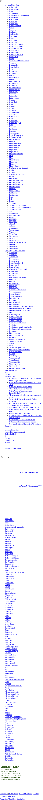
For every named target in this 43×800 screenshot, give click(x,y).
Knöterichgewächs (16, 135)
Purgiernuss (13, 195)
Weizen (12, 238)
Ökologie (12, 325)
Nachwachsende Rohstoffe (19, 168)
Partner (7, 374)
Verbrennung (14, 230)
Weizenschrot (14, 240)
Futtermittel (13, 96)
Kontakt (7, 426)
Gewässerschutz (15, 292)
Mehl (11, 158)
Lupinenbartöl (14, 152)
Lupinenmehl (14, 147)
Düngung (12, 73)
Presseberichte (10, 376)
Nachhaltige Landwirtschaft (15, 251)
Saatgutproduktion (15, 341)
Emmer (11, 79)
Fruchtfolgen (13, 288)
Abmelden (12, 799)
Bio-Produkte (14, 50)
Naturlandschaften (15, 321)
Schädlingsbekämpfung (17, 205)
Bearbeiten (21, 799)
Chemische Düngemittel (18, 269)
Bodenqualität (14, 265)
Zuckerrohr (13, 246)
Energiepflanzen (15, 81)
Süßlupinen (13, 222)
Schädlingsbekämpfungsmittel (20, 207)
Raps (11, 197)
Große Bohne (14, 112)
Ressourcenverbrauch (17, 339)
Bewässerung (14, 259)
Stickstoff (12, 218)
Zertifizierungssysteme (17, 368)
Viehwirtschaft (14, 358)
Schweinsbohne (15, 209)
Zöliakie (12, 244)
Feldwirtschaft (14, 284)
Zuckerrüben (13, 249)
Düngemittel (13, 71)
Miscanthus (13, 162)
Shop (6, 372)
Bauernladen (13, 24)
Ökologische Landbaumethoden (20, 327)
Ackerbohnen (14, 9)
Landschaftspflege (15, 139)
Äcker (11, 11)
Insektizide (13, 129)
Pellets (11, 176)
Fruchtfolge (13, 92)
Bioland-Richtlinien (16, 46)
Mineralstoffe (14, 160)
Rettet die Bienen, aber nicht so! (20, 387)
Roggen (12, 201)
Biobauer (12, 30)
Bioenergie (13, 36)
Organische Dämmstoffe (18, 174)
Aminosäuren (14, 13)
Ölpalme (12, 172)
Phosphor (12, 337)
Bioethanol (13, 40)
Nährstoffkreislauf (15, 317)
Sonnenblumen (14, 216)
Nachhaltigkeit (14, 315)
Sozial (11, 343)
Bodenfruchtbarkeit (16, 55)
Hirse (11, 125)
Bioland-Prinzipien (16, 44)
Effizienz (12, 275)
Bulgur (11, 59)
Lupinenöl (13, 149)
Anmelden (4, 799)
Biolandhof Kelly (11, 370)
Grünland (12, 114)
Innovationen (14, 298)
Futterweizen (14, 98)
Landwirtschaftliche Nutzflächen (21, 306)
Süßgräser (12, 220)
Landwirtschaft (14, 304)
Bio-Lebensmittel (15, 48)
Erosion (12, 282)
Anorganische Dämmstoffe (19, 15)
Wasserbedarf (14, 360)
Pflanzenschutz (14, 187)
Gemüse (12, 100)
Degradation (13, 271)
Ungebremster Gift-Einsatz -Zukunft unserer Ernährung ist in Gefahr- (25, 380)
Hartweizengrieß (15, 123)
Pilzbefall (12, 189)
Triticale (12, 226)
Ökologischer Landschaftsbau (20, 329)
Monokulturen (14, 166)
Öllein (11, 170)
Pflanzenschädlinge (16, 185)
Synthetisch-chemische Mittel (19, 350)
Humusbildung (14, 294)
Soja (10, 211)
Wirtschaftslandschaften (17, 242)
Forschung (13, 286)
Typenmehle (13, 228)
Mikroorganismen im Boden (19, 310)
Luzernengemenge (16, 154)
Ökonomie (13, 331)
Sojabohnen (13, 213)
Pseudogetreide (14, 191)
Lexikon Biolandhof (12, 5)
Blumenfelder (14, 53)
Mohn (11, 164)
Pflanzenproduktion (16, 182)
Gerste (11, 104)
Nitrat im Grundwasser (17, 323)
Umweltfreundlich (15, 352)
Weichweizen (14, 236)
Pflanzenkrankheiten (16, 180)
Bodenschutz (14, 267)
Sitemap (36, 794)
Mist (10, 312)
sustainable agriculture (17, 348)
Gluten (11, 108)
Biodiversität (13, 34)
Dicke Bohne (14, 67)
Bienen (11, 28)
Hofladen (12, 127)
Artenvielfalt (13, 257)
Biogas (11, 38)
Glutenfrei (13, 110)
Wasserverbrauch (15, 364)
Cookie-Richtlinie (25, 794)
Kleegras (12, 131)
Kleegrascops (14, 133)
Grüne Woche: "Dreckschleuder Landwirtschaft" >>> (20, 392)
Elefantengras (14, 77)
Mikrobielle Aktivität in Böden (20, 308)
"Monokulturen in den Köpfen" (20, 389)
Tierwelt (12, 224)
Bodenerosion (14, 261)
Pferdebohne (13, 178)
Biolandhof (13, 42)
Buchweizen (13, 57)
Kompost (12, 300)
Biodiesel (12, 32)
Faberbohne (13, 83)
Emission (12, 279)
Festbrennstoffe (14, 90)
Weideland (13, 366)
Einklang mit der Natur (17, 277)
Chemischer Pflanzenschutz (19, 61)
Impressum (4, 794)
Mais (11, 156)
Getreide (12, 106)
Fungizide (12, 94)
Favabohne (13, 86)
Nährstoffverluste (15, 319)
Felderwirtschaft (15, 88)
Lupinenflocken (15, 143)
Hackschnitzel (14, 116)
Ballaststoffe (13, 20)
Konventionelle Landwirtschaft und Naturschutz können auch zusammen (22, 421)
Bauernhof (13, 22)
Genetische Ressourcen (17, 290)
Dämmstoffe (13, 65)
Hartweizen (13, 121)
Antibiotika (13, 255)
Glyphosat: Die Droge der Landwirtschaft (24, 407)
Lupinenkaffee (14, 145)
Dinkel (11, 69)
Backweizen (13, 17)
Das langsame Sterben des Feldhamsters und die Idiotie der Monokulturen (25, 404)
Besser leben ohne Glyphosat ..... (21, 414)
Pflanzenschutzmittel (16, 335)
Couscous (12, 63)
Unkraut (12, 354)
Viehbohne (13, 234)
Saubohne (12, 203)
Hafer (11, 119)
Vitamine (12, 232)
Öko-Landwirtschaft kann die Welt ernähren (25, 424)
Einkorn (12, 75)
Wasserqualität (14, 362)
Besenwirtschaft (15, 26)
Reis (10, 199)
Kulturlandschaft (15, 137)
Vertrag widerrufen (9, 796)
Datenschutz (13, 794)
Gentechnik (13, 102)
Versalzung (13, 356)
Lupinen (12, 141)
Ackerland (13, 7)
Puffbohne (13, 193)
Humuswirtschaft (15, 296)
